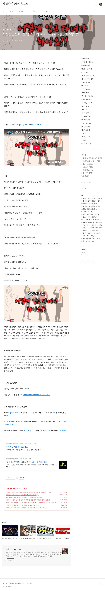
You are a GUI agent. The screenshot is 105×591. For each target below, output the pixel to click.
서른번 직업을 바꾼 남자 (88, 75)
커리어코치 (84, 201)
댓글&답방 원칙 (85, 176)
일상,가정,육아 (85, 126)
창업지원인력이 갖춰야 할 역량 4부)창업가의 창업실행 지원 (25, 508)
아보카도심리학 (85, 65)
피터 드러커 (84, 206)
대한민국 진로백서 (86, 69)
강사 (99, 206)
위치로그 (35, 11)
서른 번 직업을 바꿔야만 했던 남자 (90, 214)
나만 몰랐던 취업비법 (87, 62)
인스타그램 (88, 262)
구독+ (8, 415)
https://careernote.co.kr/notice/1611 (36, 395)
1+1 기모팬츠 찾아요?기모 (17, 447)
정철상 (91, 236)
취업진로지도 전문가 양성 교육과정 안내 (91, 158)
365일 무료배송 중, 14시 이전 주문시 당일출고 (23, 450)
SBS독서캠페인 (92, 206)
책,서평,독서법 (85, 92)
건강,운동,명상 (85, 137)
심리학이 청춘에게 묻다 (88, 79)
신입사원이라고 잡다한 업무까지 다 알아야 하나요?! (23, 497)
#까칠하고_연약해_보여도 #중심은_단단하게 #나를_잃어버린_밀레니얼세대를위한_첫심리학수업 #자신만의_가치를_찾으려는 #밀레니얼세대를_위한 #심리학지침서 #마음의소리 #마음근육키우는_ (91, 225)
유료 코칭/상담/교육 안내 (87, 170)
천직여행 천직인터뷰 (87, 96)
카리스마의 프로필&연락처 (88, 164)
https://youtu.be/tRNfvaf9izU (29, 124)
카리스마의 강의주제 (86, 173)
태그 (11, 11)
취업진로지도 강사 (91, 209)
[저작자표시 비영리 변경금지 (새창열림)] (28, 478)
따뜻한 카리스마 (85, 203)
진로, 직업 (84, 109)
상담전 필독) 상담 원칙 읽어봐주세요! (90, 161)
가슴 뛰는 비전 (85, 82)
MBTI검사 (84, 211)
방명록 (46, 11)
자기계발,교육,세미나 (87, 103)
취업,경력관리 (85, 106)
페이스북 (83, 262)
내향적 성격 (95, 217)
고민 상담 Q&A (85, 89)
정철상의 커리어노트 (15, 4)
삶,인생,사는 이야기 (86, 99)
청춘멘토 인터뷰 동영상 (87, 167)
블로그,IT (84, 133)
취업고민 (83, 217)
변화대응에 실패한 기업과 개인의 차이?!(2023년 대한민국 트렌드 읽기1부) (30, 502)
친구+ (43, 413)
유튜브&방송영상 (86, 123)
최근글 (83, 182)
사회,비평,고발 (85, 113)
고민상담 (83, 209)
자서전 (88, 217)
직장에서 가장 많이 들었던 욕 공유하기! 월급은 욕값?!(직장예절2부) (28, 500)
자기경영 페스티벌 (91, 198)
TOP (101, 584)
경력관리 (100, 198)
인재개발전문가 (97, 233)
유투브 (93, 262)
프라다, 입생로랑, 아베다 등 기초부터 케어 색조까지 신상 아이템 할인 (30, 466)
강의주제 (83, 198)
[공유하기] (12, 477)
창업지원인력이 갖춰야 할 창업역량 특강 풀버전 (21, 505)
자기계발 (90, 211)
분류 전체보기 (85, 58)
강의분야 (83, 233)
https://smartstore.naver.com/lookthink (19, 444)
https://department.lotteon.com (16, 459)
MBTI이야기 (84, 86)
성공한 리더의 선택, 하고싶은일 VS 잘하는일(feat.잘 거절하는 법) (27, 492)
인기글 (89, 182)
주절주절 (83, 140)
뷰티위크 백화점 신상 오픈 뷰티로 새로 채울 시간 (26, 462)
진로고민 (89, 233)
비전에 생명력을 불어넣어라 (88, 238)
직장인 (96, 203)
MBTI (93, 241)
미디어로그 (22, 11)
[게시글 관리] (14, 477)
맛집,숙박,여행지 (86, 116)
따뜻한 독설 (84, 72)
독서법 (98, 238)
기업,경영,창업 (10, 488)
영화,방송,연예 (85, 120)
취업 (92, 203)
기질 (82, 241)
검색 (96, 4)
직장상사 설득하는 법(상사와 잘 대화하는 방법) (21, 495)
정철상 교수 (88, 241)
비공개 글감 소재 (86, 143)
